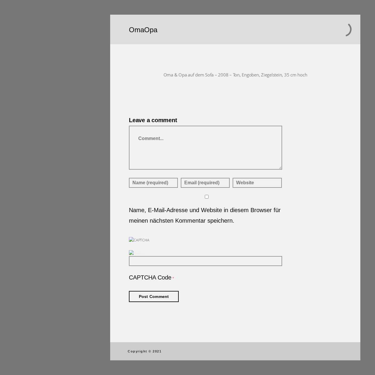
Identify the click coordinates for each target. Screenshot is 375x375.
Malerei (32, 50)
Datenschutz (58, 210)
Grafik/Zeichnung (43, 71)
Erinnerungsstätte (44, 143)
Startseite (35, 40)
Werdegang (37, 102)
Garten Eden (38, 173)
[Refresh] (137, 253)
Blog (30, 122)
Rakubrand (36, 61)
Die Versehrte (39, 153)
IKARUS (33, 132)
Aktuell (32, 163)
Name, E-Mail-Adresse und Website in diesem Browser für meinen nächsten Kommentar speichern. (205, 215)
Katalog (33, 112)
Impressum (58, 206)
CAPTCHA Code (150, 277)
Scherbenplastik (42, 91)
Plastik (32, 81)
